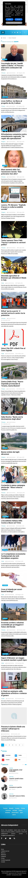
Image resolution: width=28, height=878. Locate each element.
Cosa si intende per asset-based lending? (11, 590)
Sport (21, 812)
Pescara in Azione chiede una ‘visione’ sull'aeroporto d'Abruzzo (13, 729)
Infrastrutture (15, 812)
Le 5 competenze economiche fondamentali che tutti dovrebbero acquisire (13, 556)
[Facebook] (12, 32)
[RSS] (20, 32)
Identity (5, 764)
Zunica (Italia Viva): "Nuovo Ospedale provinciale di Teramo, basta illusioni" (12, 384)
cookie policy (8, 16)
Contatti (3, 862)
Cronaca (17, 808)
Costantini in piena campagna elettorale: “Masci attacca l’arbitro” (13, 487)
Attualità (5, 412)
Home (4, 38)
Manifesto (3, 854)
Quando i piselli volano (16, 778)
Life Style (5, 344)
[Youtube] (17, 32)
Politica (4, 59)
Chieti (3, 698)
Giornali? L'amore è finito (17, 796)
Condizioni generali (5, 860)
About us (3, 852)
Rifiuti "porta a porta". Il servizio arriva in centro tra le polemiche (13, 313)
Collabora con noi (5, 851)
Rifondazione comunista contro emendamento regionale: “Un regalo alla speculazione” (14, 136)
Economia (5, 271)
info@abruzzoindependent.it (8, 835)
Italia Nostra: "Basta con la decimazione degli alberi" (12, 418)
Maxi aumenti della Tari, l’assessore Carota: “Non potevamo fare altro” (11, 172)
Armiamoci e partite (15, 787)
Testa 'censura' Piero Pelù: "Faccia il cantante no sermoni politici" (13, 242)
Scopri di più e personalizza (14, 22)
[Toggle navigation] (3, 32)
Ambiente (5, 618)
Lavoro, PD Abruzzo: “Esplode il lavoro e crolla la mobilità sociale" (13, 207)
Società (4, 200)
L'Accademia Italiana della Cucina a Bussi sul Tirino (11, 522)
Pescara (3, 72)
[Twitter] (15, 32)
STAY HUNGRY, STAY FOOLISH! (15, 770)
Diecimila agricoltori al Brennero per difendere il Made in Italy (13, 278)
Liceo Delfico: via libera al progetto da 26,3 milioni (11, 102)
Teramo (3, 106)
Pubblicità (3, 856)
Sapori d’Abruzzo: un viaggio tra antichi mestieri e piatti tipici (14, 659)
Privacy (3, 858)
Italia (3, 283)
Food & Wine (5, 516)
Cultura (11, 768)
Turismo (5, 808)
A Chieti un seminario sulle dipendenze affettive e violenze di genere (14, 693)
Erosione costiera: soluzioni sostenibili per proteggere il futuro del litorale (12, 625)
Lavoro (14, 814)
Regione (3, 141)
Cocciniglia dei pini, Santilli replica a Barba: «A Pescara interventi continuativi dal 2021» (12, 66)
